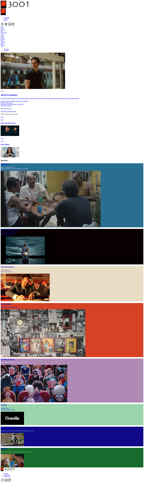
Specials (6, 19)
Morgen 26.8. (3, 30)
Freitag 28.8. (2, 36)
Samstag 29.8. (3, 39)
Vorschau (6, 50)
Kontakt (6, 473)
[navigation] (2, 483)
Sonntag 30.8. (3, 42)
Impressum (7, 475)
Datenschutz (7, 476)
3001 (5, 20)
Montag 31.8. (3, 45)
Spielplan (6, 49)
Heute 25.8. (2, 27)
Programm (7, 17)
